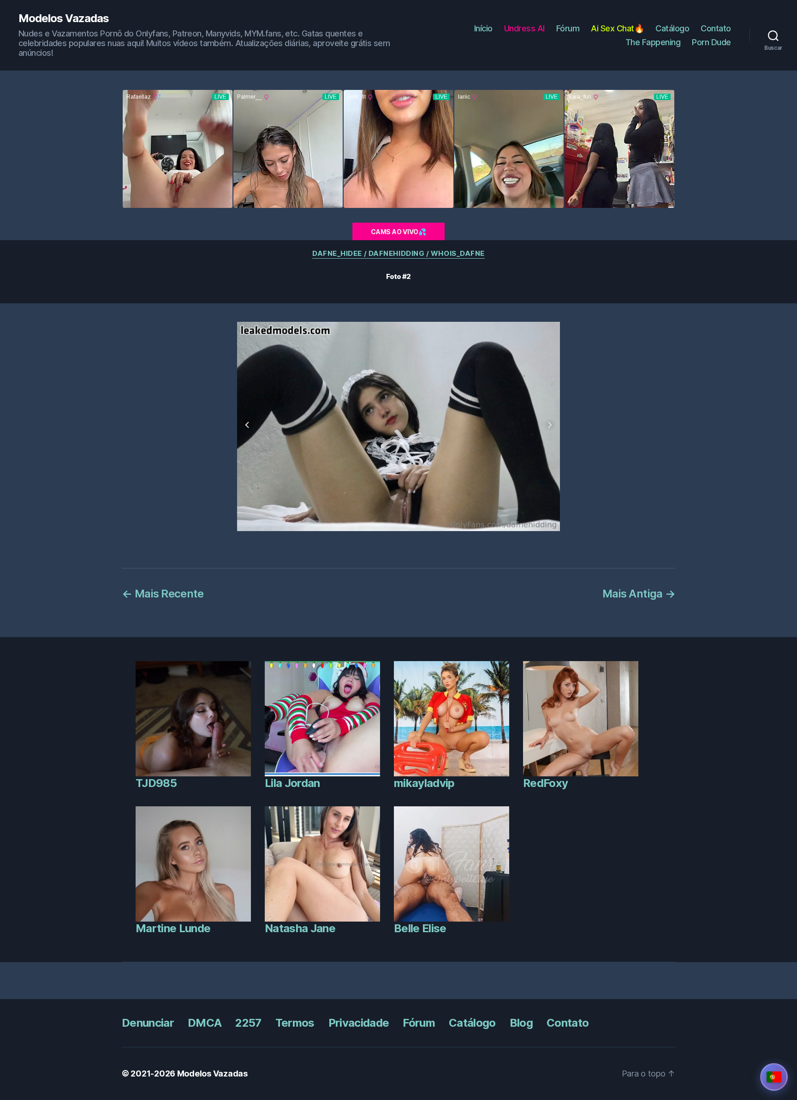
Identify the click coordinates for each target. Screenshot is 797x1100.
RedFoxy (545, 783)
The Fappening (653, 42)
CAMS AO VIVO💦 (398, 232)
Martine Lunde (173, 928)
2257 (248, 1022)
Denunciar (148, 1022)
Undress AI (524, 28)
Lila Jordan (292, 783)
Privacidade (358, 1022)
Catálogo (672, 28)
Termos (295, 1022)
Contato (716, 28)
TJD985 (156, 783)
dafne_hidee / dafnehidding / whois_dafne (398, 253)
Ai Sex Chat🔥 (617, 28)
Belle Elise (420, 928)
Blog (521, 1022)
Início (483, 28)
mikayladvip (424, 783)
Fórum (568, 28)
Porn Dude (711, 42)
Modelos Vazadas (63, 18)
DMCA (204, 1022)
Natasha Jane (300, 928)
